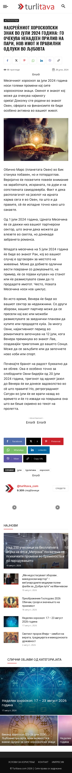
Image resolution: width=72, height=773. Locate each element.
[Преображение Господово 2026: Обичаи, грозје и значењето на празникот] (11, 602)
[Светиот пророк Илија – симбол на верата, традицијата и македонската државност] (11, 637)
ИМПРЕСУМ (58, 762)
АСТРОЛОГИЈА (11, 20)
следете (61, 488)
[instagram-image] (14, 507)
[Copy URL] (58, 60)
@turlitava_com (27, 486)
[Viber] (50, 60)
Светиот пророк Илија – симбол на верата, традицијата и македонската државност (44, 637)
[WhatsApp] (33, 60)
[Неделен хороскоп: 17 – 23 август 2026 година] (11, 621)
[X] (16, 60)
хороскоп (44, 470)
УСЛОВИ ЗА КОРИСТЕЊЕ (21, 762)
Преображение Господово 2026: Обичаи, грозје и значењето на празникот (41, 602)
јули (19, 470)
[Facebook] (7, 60)
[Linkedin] (41, 60)
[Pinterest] (24, 60)
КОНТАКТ (43, 762)
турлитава (30, 470)
